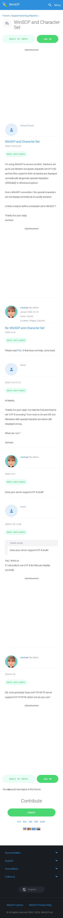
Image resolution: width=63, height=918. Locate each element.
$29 (25, 821)
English (32, 889)
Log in (48, 39)
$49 (30, 821)
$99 (36, 821)
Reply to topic (18, 39)
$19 (19, 821)
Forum (6, 15)
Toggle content (31, 853)
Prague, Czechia (37, 320)
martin (23, 307)
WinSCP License (15, 905)
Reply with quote (16, 154)
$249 (42, 821)
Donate (31, 812)
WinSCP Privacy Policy (40, 905)
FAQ (19, 350)
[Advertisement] (31, 83)
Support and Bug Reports (24, 15)
